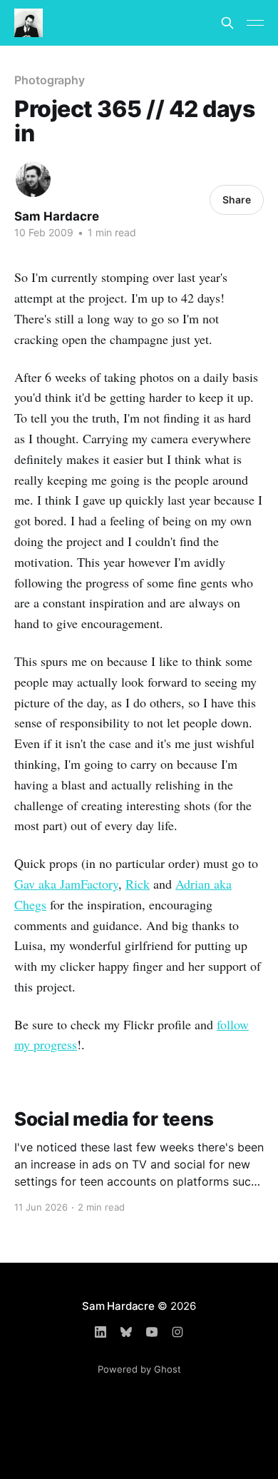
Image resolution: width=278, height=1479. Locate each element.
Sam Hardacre (56, 216)
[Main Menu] (255, 23)
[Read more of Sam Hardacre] (33, 179)
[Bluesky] (126, 1332)
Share (236, 199)
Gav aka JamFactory (66, 883)
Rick (137, 883)
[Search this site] (227, 22)
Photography (49, 80)
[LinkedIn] (100, 1332)
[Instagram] (177, 1332)
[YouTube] (152, 1332)
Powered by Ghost (139, 1369)
